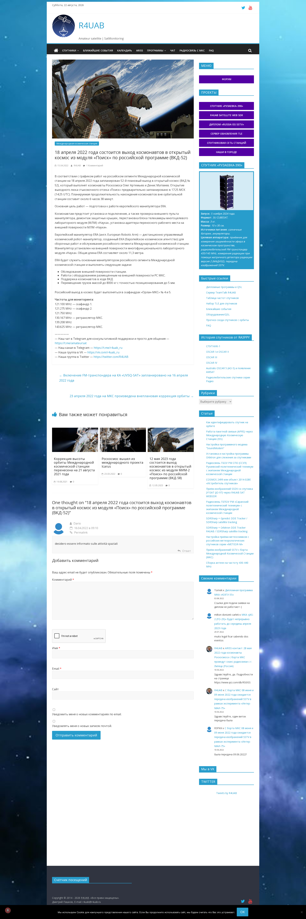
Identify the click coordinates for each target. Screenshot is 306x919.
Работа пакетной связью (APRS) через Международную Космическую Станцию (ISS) (229, 435)
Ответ (186, 551)
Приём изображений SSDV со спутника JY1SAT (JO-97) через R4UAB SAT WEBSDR (229, 492)
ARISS (139, 50)
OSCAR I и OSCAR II (217, 351)
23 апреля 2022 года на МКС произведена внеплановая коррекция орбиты (132, 396)
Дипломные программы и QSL (224, 287)
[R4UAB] (56, 50)
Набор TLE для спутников (221, 303)
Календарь (124, 50)
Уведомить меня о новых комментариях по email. (86, 714)
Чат (172, 50)
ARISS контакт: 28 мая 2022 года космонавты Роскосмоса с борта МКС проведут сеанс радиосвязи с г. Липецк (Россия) (233, 657)
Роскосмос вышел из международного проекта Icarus (122, 462)
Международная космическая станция (76, 143)
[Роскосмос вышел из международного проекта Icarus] (123, 430)
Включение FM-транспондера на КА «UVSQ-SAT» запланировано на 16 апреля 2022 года (123, 377)
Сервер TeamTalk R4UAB (221, 292)
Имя (56, 648)
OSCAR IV (211, 362)
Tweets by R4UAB (226, 793)
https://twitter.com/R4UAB (111, 357)
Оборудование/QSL (218, 314)
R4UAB (91, 25)
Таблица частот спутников (222, 298)
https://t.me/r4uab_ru (108, 348)
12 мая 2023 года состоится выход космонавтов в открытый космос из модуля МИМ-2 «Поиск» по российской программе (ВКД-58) (170, 468)
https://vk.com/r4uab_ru (103, 352)
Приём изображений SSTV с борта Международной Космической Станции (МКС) (230, 553)
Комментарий (63, 580)
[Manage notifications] (8, 910)
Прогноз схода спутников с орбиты (227, 320)
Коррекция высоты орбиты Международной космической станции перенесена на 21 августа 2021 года (74, 466)
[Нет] (301, 912)
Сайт (55, 689)
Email (56, 669)
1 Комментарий (94, 165)
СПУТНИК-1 (213, 346)
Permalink (81, 532)
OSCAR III (211, 357)
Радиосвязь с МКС (192, 50)
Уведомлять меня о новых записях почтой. (82, 726)
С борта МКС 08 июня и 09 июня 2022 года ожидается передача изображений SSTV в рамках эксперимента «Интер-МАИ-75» (234, 699)
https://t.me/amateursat (71, 343)
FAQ (211, 50)
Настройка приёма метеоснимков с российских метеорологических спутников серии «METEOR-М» (227, 540)
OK (242, 912)
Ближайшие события (98, 50)
